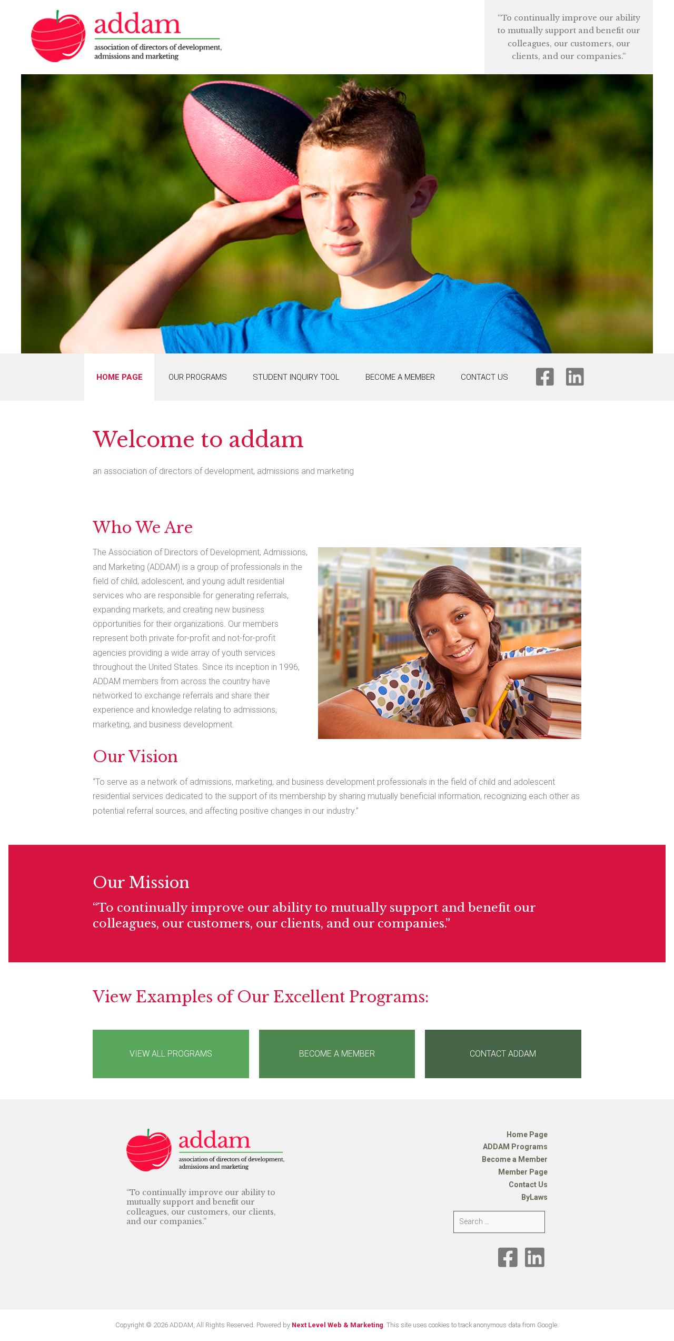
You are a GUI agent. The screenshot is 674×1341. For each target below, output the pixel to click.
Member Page (523, 1172)
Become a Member (400, 377)
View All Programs (171, 1054)
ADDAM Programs (515, 1146)
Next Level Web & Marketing (337, 1325)
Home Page (119, 377)
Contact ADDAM (503, 1054)
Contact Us (484, 377)
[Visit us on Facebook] (508, 1257)
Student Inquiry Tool (296, 377)
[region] (337, 213)
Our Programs (197, 377)
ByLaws (534, 1197)
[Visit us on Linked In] (534, 1257)
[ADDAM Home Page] (126, 36)
